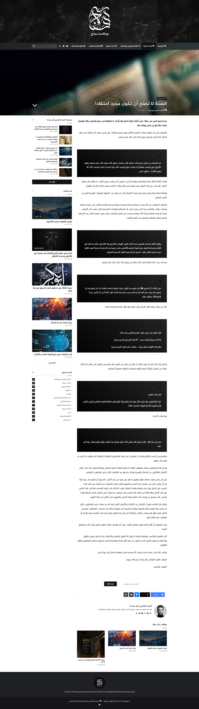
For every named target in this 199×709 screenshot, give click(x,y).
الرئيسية (161, 46)
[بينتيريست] (139, 613)
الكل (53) (52, 182)
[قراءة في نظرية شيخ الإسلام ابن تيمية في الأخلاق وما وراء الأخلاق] (65, 130)
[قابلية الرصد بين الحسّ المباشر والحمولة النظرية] (65, 162)
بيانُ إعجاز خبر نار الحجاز (128, 648)
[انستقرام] (136, 613)
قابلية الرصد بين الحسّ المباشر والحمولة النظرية (46, 160)
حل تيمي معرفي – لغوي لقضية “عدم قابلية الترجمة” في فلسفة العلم (45, 150)
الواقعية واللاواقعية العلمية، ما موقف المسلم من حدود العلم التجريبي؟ (46, 139)
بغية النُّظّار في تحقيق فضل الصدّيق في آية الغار (52, 289)
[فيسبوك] (147, 613)
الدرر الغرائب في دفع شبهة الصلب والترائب (53, 354)
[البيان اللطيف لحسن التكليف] (153, 638)
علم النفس (66, 420)
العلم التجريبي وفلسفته (129, 46)
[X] (144, 613)
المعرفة (67, 390)
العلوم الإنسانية (78, 46)
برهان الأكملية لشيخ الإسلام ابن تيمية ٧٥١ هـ (91, 661)
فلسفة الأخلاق (65, 401)
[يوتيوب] (142, 613)
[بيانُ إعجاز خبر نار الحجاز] (122, 638)
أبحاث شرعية (111, 46)
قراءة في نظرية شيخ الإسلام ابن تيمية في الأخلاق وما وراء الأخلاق (46, 127)
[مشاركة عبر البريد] (131, 594)
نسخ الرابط (110, 584)
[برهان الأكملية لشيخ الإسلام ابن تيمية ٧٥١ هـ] (91, 644)
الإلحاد (68, 394)
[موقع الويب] (150, 613)
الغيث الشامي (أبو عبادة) (155, 110)
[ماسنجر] (136, 594)
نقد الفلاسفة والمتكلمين (61, 398)
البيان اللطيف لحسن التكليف (157, 648)
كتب (69, 412)
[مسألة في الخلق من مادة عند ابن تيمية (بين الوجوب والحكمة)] (65, 172)
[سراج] (99, 21)
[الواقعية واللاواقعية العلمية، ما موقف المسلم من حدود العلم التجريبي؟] (65, 140)
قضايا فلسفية (95, 46)
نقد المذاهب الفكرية (63, 405)
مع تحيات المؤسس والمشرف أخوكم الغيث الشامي (84, 701)
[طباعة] (126, 594)
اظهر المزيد (52, 363)
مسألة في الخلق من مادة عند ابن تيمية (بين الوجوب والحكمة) (46, 170)
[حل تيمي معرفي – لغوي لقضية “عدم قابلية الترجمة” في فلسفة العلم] (65, 151)
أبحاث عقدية (148, 46)
